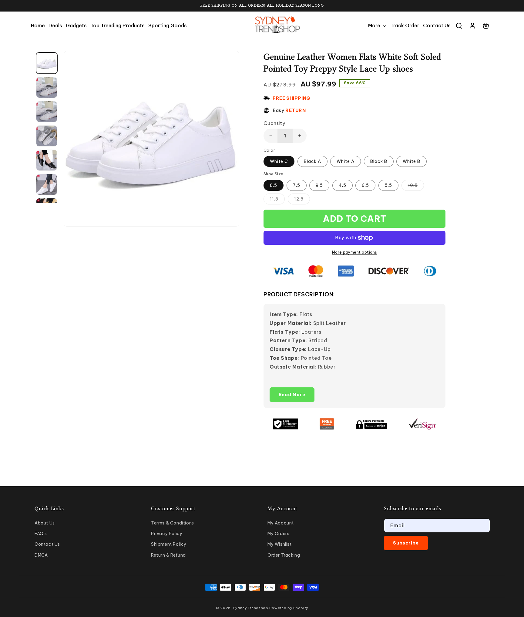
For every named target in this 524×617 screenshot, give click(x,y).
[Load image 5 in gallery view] (46, 160)
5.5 (388, 185)
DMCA (41, 555)
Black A (312, 161)
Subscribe (406, 543)
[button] (377, 25)
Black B (378, 161)
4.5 (342, 185)
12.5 (302, 200)
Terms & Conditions (172, 523)
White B (411, 161)
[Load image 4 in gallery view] (46, 136)
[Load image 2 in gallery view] (46, 87)
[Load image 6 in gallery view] (46, 184)
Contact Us (47, 544)
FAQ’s (41, 533)
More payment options (354, 252)
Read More (292, 394)
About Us (45, 523)
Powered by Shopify (288, 608)
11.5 (277, 200)
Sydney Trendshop (250, 608)
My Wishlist (279, 544)
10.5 (416, 186)
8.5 (273, 185)
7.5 (296, 185)
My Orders (278, 533)
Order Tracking (283, 555)
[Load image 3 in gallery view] (46, 111)
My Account (280, 523)
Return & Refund (168, 555)
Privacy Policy (166, 533)
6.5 (365, 185)
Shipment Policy (168, 544)
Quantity (274, 123)
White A (345, 161)
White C (279, 161)
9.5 (319, 185)
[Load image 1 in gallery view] (46, 63)
